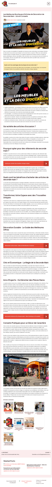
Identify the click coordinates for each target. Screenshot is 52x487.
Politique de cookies (40, 483)
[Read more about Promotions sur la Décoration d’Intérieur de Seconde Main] (14, 464)
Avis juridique (38, 481)
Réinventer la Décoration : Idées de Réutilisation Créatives (37, 465)
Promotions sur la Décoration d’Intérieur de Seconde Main (12, 468)
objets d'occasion (15, 470)
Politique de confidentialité (41, 480)
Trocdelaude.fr (12, 3)
